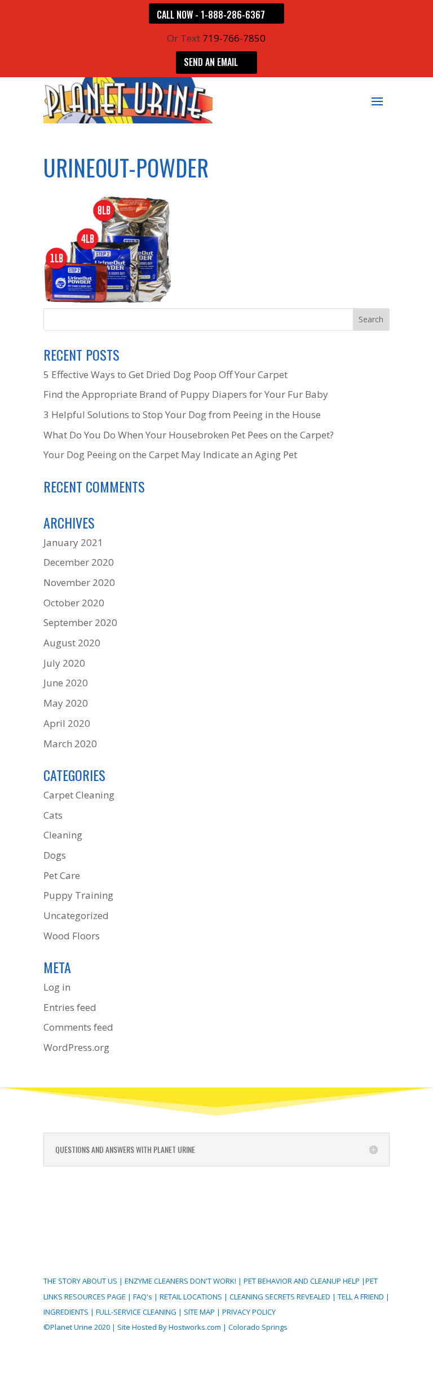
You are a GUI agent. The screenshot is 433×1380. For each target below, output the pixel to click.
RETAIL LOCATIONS (191, 1297)
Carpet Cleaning (78, 794)
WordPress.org (76, 1047)
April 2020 (66, 723)
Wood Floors (71, 935)
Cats (53, 815)
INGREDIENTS (66, 1312)
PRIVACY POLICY (249, 1312)
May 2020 (65, 702)
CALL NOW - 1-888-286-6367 (211, 14)
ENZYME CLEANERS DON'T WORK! (180, 1281)
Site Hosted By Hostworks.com (169, 1327)
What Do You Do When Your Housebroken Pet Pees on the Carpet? (188, 434)
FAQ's (142, 1297)
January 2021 (73, 542)
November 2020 (79, 582)
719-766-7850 (234, 38)
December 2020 (78, 562)
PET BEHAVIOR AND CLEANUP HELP (302, 1281)
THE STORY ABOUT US (80, 1281)
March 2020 (70, 743)
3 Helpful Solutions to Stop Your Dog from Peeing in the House (182, 414)
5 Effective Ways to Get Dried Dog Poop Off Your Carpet (165, 374)
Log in (56, 986)
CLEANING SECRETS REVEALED (279, 1297)
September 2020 (80, 622)
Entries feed (69, 1007)
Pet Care (61, 875)
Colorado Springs (258, 1327)
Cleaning (62, 834)
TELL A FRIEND (361, 1297)
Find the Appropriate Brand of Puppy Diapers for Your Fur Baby (185, 394)
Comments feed (78, 1026)
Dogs (54, 855)
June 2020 (65, 682)
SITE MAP (199, 1312)
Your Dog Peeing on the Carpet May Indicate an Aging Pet (170, 454)
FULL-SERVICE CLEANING (137, 1312)
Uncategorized (76, 915)
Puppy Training (78, 895)
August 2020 (71, 642)
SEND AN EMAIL (211, 62)
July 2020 (64, 662)
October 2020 (73, 602)
